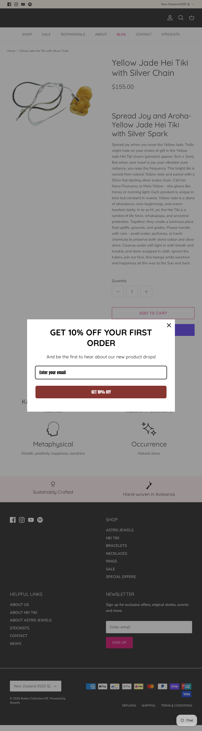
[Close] (169, 325)
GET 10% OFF (101, 392)
